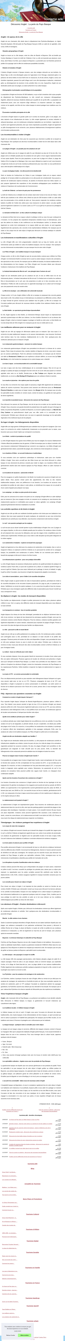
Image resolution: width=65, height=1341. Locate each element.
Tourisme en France (30, 30)
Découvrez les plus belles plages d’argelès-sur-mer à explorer (25, 1136)
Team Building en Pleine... (9, 1309)
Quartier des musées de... (9, 1225)
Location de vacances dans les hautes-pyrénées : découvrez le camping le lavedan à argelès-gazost (29, 1145)
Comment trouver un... (8, 1210)
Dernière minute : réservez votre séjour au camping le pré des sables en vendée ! (30, 1124)
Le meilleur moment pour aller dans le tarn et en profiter (24, 1148)
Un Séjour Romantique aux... (10, 1202)
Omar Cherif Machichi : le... (9, 1217)
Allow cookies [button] (24, 1335)
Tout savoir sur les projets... (9, 1194)
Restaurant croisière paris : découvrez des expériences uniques (26, 1132)
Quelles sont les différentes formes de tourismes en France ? (12, 1110)
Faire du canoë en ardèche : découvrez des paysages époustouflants (49, 1110)
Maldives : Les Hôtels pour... (9, 1187)
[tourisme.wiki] (32, 11)
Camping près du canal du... (9, 1294)
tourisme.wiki (31, 28)
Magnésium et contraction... (9, 1175)
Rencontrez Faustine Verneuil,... (10, 1244)
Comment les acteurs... (8, 1263)
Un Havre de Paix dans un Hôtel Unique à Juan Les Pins (24, 1119)
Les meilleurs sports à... (8, 1313)
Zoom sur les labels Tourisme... (10, 1301)
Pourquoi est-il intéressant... (9, 1236)
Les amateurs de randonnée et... (11, 1317)
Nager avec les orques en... (9, 1256)
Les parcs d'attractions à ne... (10, 1271)
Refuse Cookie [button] (10, 1335)
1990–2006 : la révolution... (9, 1233)
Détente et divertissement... (9, 1278)
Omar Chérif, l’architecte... (9, 1172)
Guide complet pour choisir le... (10, 1206)
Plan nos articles (34, 1337)
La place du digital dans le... (9, 1248)
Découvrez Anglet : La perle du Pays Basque (31, 32)
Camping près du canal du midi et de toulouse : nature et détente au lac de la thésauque (30, 1128)
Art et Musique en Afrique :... (9, 1221)
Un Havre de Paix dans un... (9, 1286)
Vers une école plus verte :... (9, 1259)
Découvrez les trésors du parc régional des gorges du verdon (25, 1140)
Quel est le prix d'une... (8, 1275)
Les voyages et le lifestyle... (9, 1179)
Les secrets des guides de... (9, 1191)
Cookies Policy (42, 1337)
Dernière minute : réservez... (9, 1290)
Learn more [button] (17, 1331)
